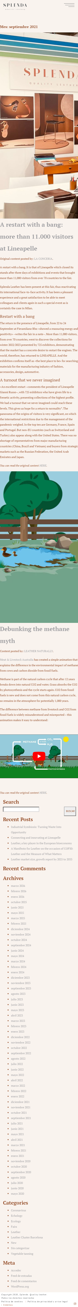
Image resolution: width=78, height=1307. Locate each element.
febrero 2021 (18, 1150)
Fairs (14, 1226)
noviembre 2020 (20, 1161)
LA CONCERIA (43, 259)
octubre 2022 (19, 1048)
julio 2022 (17, 1064)
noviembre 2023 (20, 983)
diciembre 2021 (20, 1102)
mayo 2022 (17, 1075)
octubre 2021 (19, 1112)
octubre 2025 (19, 902)
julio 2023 (17, 999)
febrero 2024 (18, 967)
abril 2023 (17, 1015)
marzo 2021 (18, 1145)
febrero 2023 (18, 1026)
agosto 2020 (18, 1177)
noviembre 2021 (20, 1107)
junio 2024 (17, 950)
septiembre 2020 (21, 1172)
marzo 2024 (18, 961)
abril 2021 (17, 1140)
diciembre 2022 (20, 1037)
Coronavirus (18, 1210)
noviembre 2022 (20, 1042)
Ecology (16, 1221)
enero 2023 (17, 1031)
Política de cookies (12, 1301)
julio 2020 (17, 1183)
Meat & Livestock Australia (16, 659)
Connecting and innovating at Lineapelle (36, 837)
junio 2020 (17, 1188)
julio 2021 (17, 1123)
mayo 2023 (17, 1010)
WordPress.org (20, 1286)
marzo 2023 (18, 1021)
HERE (42, 465)
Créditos (8, 1305)
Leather (15, 1232)
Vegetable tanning (22, 1253)
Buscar (70, 811)
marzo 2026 (18, 886)
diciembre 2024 (20, 929)
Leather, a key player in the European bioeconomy (41, 843)
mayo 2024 (17, 956)
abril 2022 (17, 1080)
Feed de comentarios (24, 1281)
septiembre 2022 (21, 1053)
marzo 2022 (18, 1085)
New (13, 1243)
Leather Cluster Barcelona (27, 1237)
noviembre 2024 (20, 934)
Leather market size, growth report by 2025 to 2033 (41, 859)
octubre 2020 (19, 1166)
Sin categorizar (20, 1248)
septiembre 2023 (21, 988)
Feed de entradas (21, 1276)
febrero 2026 (18, 891)
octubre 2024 (19, 940)
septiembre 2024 (21, 945)
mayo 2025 (17, 913)
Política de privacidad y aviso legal (48, 1301)
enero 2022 (17, 1096)
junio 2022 (17, 1069)
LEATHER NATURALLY (38, 651)
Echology (16, 1216)
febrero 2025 (18, 923)
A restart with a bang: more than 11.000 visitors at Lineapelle (36, 236)
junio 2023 (17, 1005)
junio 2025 (17, 907)
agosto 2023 (18, 994)
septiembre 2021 (21, 1118)
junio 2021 (17, 1129)
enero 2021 (17, 1156)
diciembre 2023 (20, 977)
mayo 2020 (17, 1193)
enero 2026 (17, 897)
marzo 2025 (18, 918)
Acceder (16, 1270)
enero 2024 (17, 972)
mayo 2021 (17, 1134)
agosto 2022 (18, 1058)
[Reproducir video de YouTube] (39, 756)
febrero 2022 (18, 1091)
